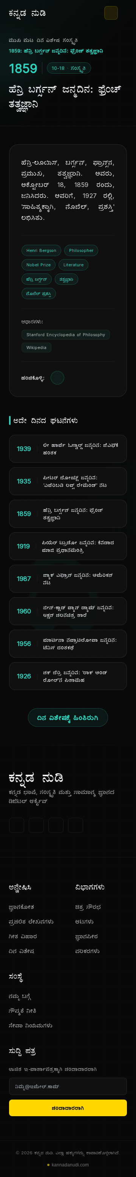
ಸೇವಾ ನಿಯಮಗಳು (31, 1025)
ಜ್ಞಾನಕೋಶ (21, 906)
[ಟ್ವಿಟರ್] (36, 825)
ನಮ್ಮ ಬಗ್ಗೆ (20, 996)
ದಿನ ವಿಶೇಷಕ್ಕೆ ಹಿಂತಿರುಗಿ (68, 717)
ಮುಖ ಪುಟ (21, 40)
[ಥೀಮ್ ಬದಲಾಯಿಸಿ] (111, 13)
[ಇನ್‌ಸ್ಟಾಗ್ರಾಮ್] (75, 825)
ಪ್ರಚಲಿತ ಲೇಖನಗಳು (31, 921)
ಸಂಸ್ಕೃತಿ (70, 40)
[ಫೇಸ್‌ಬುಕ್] (16, 825)
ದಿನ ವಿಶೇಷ (48, 40)
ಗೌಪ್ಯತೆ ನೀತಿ (23, 1010)
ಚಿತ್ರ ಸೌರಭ (88, 906)
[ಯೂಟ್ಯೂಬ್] (55, 825)
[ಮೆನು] (124, 13)
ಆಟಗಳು (85, 921)
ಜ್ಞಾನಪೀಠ (87, 936)
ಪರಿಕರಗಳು (88, 951)
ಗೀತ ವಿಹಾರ (23, 936)
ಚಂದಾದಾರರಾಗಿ (68, 1108)
